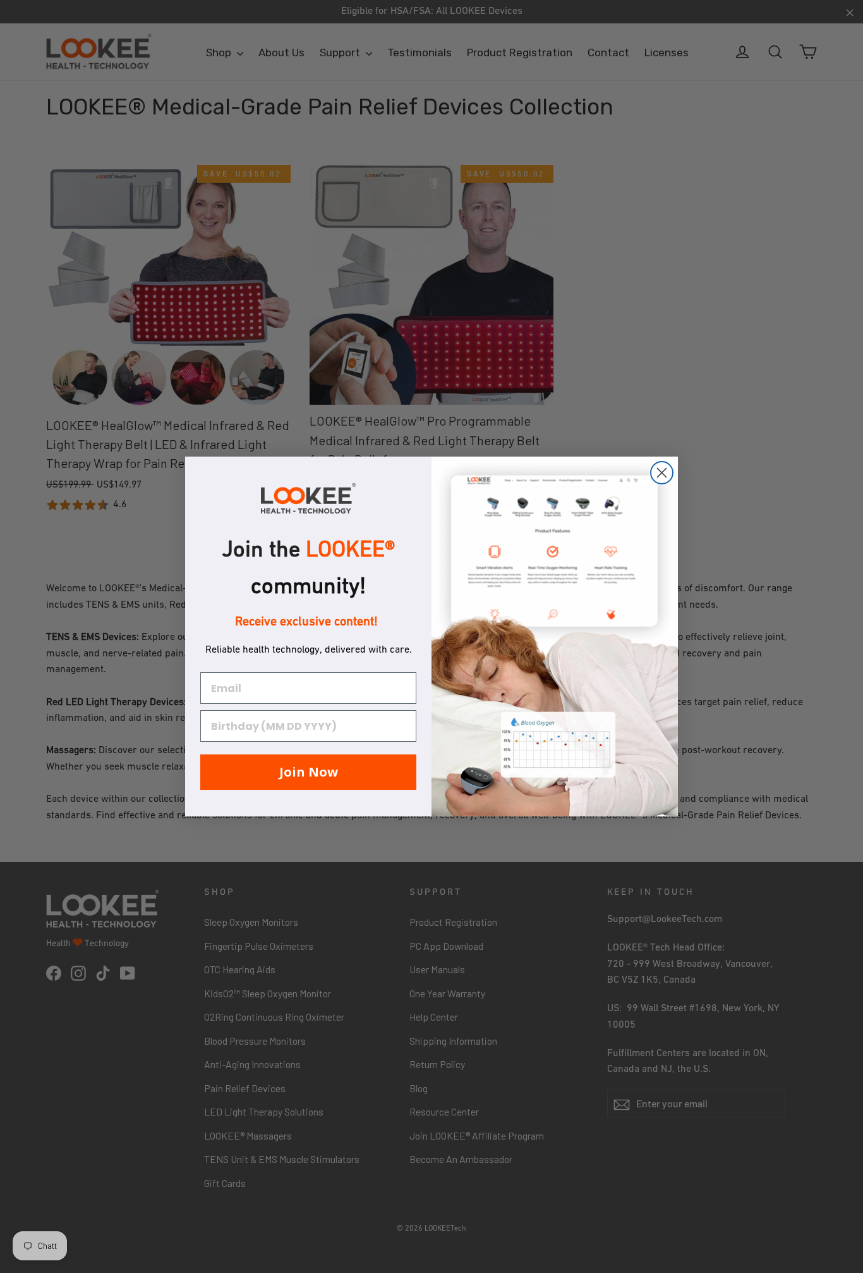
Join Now (308, 771)
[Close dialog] (662, 473)
